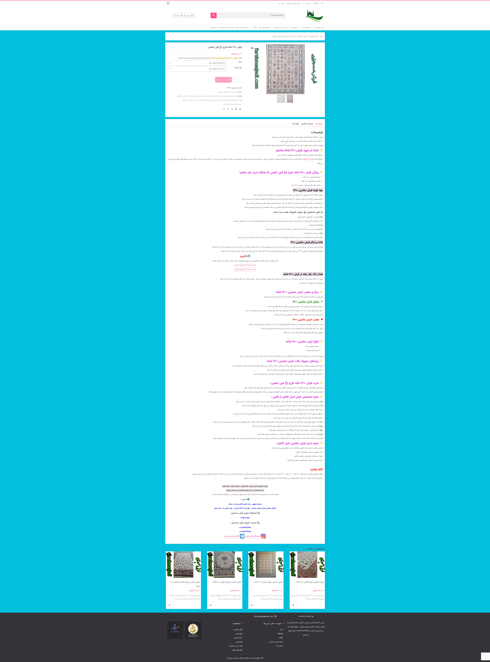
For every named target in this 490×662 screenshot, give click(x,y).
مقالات (281, 637)
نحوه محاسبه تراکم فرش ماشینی (245, 269)
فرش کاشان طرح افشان (185, 96)
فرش (287, 141)
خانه (322, 3)
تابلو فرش (239, 633)
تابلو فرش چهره (237, 650)
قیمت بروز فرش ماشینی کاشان (214, 100)
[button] (252, 48)
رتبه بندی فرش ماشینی (209, 96)
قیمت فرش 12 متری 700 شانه (193, 100)
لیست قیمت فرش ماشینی (233, 104)
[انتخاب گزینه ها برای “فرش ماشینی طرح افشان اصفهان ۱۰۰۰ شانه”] (169, 554)
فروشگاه (315, 3)
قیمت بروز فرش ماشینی (234, 100)
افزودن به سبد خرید (223, 79)
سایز (240, 61)
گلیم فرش (239, 641)
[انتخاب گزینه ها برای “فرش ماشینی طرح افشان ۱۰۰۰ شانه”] (292, 554)
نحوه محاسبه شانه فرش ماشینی (245, 265)
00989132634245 (304, 616)
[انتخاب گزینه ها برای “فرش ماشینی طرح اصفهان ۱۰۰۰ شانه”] (210, 554)
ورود (188, 15)
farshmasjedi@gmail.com (263, 616)
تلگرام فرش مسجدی (231, 536)
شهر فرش (197, 96)
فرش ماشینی (314, 36)
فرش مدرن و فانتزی (235, 646)
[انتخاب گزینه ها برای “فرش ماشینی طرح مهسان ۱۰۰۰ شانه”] (251, 554)
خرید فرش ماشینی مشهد (227, 96)
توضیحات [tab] (318, 123)
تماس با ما (306, 3)
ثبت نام (177, 15)
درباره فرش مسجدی (294, 3)
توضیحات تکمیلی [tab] (307, 123)
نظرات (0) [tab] (295, 123)
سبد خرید (281, 3)
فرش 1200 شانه (302, 36)
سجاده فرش (238, 637)
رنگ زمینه (238, 67)
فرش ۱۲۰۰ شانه (309, 159)
